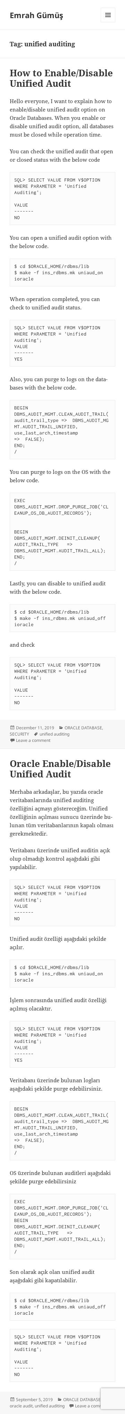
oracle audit (21, 1406)
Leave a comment (33, 740)
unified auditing (54, 734)
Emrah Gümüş (36, 15)
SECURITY (19, 734)
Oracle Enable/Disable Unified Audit (60, 768)
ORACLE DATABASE (83, 728)
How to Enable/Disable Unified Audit (61, 78)
